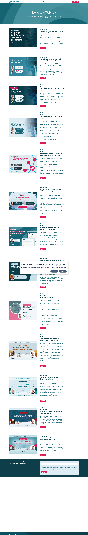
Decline (62, 271)
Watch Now (43, 48)
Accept (54, 271)
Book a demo (75, 1)
